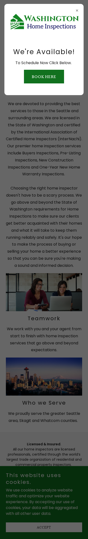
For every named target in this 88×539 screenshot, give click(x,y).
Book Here (44, 76)
